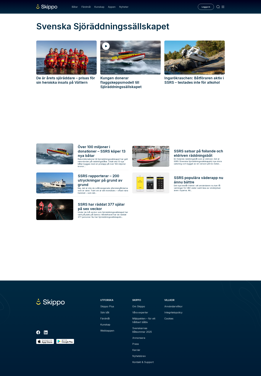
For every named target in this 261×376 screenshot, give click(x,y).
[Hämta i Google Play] (65, 341)
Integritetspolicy (173, 312)
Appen (112, 6)
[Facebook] (38, 332)
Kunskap (99, 6)
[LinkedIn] (46, 332)
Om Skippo (138, 306)
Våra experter (140, 312)
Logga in (206, 7)
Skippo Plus (107, 306)
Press (135, 343)
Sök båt (104, 312)
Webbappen (107, 330)
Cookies (168, 318)
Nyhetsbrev (139, 356)
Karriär (136, 349)
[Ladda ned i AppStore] (45, 341)
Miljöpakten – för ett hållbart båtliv (143, 320)
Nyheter (123, 6)
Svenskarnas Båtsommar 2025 (142, 330)
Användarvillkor (173, 306)
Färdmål (86, 6)
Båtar (75, 6)
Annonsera (138, 337)
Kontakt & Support (143, 362)
